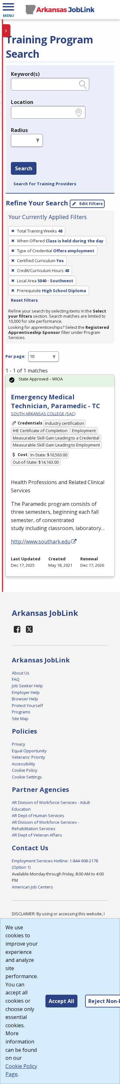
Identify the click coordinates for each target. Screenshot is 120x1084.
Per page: (15, 356)
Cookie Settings (27, 777)
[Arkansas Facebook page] (17, 629)
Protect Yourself (27, 705)
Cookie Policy (24, 770)
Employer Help (26, 692)
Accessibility (23, 764)
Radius (19, 130)
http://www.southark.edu (40, 541)
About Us (20, 673)
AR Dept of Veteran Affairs (37, 835)
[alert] (60, 381)
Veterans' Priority (28, 757)
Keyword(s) (25, 73)
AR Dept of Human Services (38, 815)
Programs (21, 712)
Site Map (20, 718)
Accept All (61, 1001)
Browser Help (25, 699)
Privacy (18, 744)
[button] (8, 9)
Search (23, 168)
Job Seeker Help (27, 686)
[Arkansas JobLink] (60, 9)
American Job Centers (32, 887)
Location (22, 102)
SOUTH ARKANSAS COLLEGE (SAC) (43, 414)
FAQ (16, 679)
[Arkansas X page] (30, 629)
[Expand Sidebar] (6, 30)
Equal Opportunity (29, 751)
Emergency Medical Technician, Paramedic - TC (55, 401)
